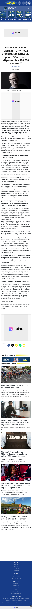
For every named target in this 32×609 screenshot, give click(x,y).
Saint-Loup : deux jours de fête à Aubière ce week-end (15, 387)
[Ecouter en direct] (23, 3)
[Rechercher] (26, 3)
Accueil (3, 19)
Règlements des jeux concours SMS (16, 600)
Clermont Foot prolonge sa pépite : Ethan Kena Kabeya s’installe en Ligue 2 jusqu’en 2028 (15, 485)
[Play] (2, 13)
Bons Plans (12, 19)
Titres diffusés (16, 568)
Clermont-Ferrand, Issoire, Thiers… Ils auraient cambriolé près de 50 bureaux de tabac (14, 454)
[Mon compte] (29, 3)
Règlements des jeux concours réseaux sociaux (16, 598)
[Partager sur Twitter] (12, 346)
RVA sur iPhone (16, 592)
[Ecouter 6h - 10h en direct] (16, 359)
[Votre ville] (19, 3)
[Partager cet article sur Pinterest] (16, 346)
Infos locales (16, 576)
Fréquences (16, 570)
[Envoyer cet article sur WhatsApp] (20, 346)
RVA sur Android (16, 593)
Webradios (27, 19)
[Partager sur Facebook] (8, 346)
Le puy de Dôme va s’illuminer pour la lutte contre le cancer (14, 518)
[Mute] (28, 8)
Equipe (16, 566)
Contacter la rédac (16, 578)
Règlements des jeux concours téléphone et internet (16, 602)
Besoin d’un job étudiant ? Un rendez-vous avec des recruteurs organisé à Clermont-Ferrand (15, 422)
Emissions (16, 585)
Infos (20, 19)
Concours (16, 587)
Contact (16, 564)
